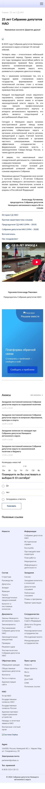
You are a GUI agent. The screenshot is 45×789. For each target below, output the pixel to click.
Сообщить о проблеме (22, 370)
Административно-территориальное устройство (10, 714)
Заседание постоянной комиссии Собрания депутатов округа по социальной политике (21, 405)
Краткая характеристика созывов (17, 220)
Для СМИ (28, 679)
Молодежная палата (33, 637)
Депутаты (6, 584)
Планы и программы (33, 599)
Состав (5, 573)
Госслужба (29, 548)
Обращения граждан (11, 665)
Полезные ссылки (32, 687)
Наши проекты (30, 668)
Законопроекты (9, 624)
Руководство (7, 580)
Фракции (6, 591)
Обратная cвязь (9, 661)
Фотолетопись (8, 234)
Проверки (6, 643)
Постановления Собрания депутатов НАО (11, 630)
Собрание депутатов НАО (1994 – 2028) (20, 229)
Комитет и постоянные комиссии (7, 606)
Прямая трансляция (32, 603)
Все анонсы (36, 395)
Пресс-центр (30, 661)
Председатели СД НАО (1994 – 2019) (19, 225)
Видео (27, 676)
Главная (5, 12)
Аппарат (5, 588)
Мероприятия (30, 561)
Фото (26, 672)
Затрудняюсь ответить (16, 499)
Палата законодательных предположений (9, 597)
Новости (6, 531)
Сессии (27, 577)
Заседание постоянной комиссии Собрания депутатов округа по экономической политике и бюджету (21, 450)
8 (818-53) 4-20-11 (10, 770)
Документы (7, 614)
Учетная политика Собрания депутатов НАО (11, 653)
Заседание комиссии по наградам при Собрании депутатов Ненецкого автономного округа (19, 435)
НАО (4, 692)
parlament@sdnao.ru (10, 760)
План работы (30, 558)
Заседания (29, 573)
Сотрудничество (31, 614)
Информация (30, 531)
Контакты (6, 675)
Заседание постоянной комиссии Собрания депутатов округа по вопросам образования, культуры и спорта (22, 419)
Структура (6, 577)
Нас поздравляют (10, 239)
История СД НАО (10, 215)
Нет (8, 492)
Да (7, 486)
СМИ (26, 683)
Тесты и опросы (9, 678)
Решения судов (8, 647)
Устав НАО (6, 696)
